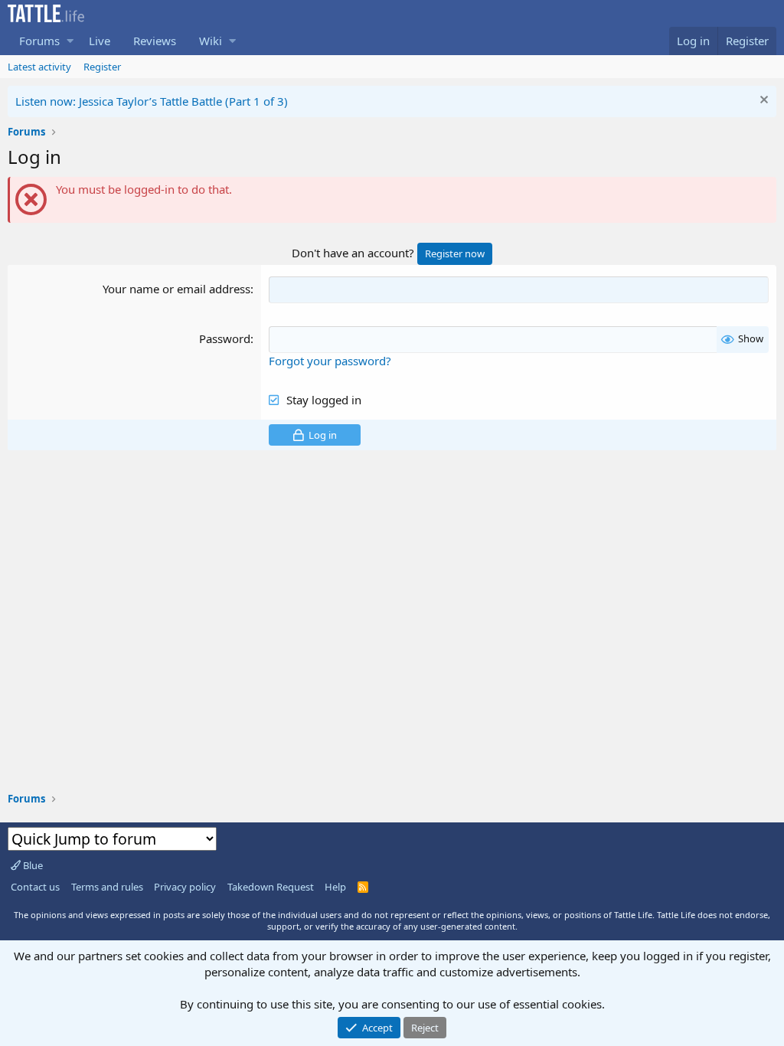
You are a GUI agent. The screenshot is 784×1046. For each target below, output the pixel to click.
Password (224, 338)
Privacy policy (185, 887)
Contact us (35, 887)
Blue (32, 865)
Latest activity (39, 67)
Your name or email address (176, 288)
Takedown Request (270, 887)
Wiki (210, 40)
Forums (39, 40)
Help (335, 887)
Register (102, 67)
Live (99, 40)
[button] (70, 41)
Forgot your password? (330, 360)
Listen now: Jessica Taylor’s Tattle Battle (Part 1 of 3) (151, 101)
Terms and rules (107, 887)
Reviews (154, 40)
